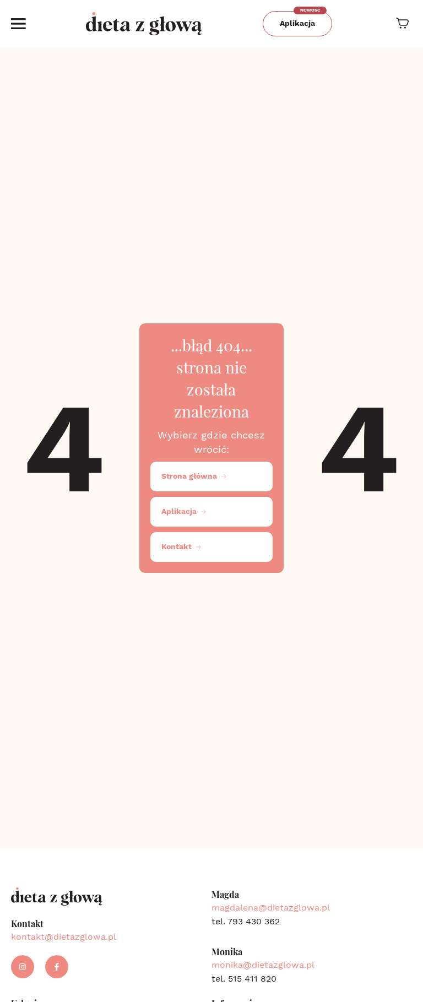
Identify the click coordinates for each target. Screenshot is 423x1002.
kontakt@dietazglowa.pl (63, 936)
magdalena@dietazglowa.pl (271, 907)
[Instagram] (22, 966)
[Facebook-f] (56, 966)
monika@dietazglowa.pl (263, 965)
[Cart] (402, 23)
